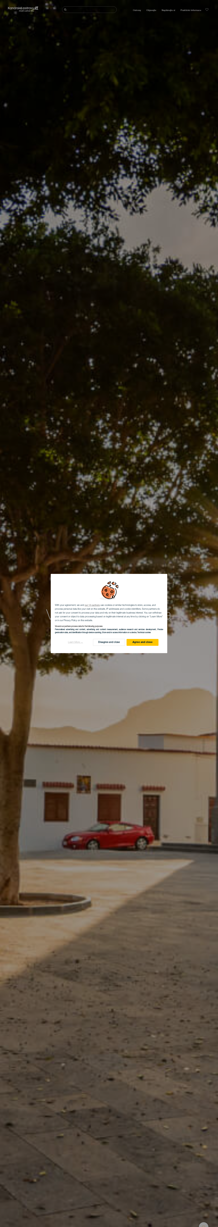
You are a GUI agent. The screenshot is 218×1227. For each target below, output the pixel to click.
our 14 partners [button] (92, 605)
